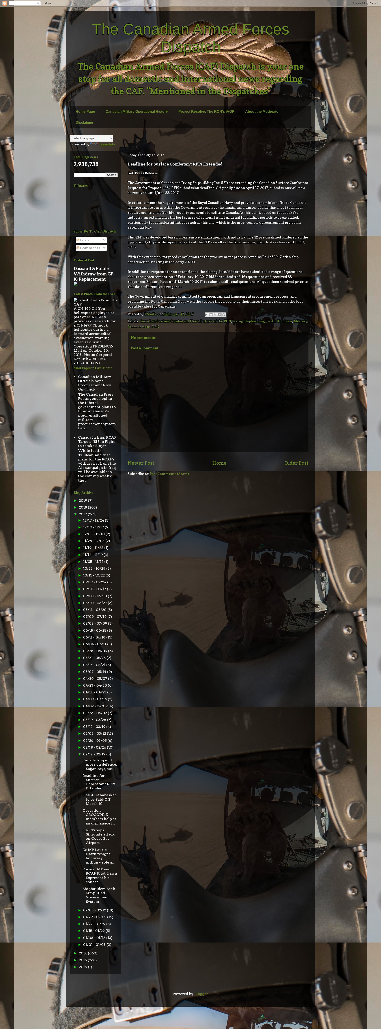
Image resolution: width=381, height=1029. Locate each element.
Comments (89, 248)
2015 (83, 960)
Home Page (85, 111)
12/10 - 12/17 (94, 527)
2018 (83, 507)
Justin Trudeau (279, 321)
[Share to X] (215, 314)
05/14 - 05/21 (94, 665)
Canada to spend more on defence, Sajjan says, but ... (99, 764)
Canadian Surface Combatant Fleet (169, 321)
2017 (83, 514)
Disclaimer (84, 122)
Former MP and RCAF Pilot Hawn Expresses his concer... (99, 875)
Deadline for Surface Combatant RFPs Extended (99, 782)
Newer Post (141, 463)
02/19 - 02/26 (95, 747)
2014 (83, 967)
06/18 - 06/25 (95, 630)
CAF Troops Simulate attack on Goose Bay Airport (98, 836)
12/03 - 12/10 (94, 534)
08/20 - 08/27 (95, 603)
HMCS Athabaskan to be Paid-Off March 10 (99, 799)
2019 (83, 500)
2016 (83, 953)
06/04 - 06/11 (95, 644)
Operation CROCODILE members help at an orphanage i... (99, 816)
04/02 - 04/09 (95, 706)
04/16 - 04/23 (95, 692)
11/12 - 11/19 (93, 555)
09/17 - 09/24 (95, 582)
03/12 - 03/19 (94, 727)
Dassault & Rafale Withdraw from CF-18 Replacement (94, 274)
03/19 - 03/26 (95, 720)
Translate (107, 144)
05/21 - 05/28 (95, 658)
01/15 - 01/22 (94, 931)
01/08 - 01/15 (94, 938)
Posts (84, 240)
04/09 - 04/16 (95, 699)
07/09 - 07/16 (95, 616)
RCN (155, 327)
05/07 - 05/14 (95, 672)
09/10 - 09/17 (95, 589)
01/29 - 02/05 (95, 917)
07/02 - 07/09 (95, 623)
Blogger (201, 994)
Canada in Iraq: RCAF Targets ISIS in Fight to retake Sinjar (97, 441)
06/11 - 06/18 (94, 637)
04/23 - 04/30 (95, 685)
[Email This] (207, 314)
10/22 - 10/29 (94, 568)
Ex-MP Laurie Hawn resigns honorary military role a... (98, 856)
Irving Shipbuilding (249, 321)
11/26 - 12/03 (94, 541)
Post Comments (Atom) (169, 473)
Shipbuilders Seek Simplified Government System (98, 895)
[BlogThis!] (211, 314)
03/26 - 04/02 (95, 713)
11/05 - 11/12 (93, 562)
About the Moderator (262, 111)
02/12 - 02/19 (94, 754)
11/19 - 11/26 (93, 548)
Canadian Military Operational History (137, 111)
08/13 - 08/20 (95, 610)
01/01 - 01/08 (95, 945)
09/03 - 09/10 (95, 596)
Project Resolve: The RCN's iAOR (206, 111)
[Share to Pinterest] (223, 314)
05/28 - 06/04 (95, 651)
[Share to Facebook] (219, 314)
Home (219, 463)
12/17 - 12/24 (94, 520)
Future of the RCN (215, 321)
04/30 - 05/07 (95, 678)
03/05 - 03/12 (95, 733)
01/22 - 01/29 (94, 924)
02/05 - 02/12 (95, 910)
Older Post (296, 463)
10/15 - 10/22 (94, 575)
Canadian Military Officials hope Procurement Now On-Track (94, 383)
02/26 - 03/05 (95, 740)
